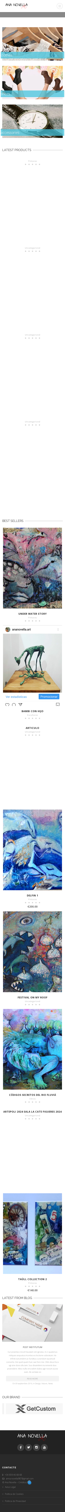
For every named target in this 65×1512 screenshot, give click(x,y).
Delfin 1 (32, 895)
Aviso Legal (10, 1487)
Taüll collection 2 (32, 1279)
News (50, 1383)
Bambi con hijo (33, 711)
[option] (32, 1346)
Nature (44, 1383)
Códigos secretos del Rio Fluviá (32, 1095)
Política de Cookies (14, 1494)
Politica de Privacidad (15, 1501)
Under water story (32, 613)
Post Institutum (32, 1347)
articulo (32, 728)
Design (38, 1383)
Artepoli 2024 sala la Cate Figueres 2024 (32, 1111)
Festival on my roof (32, 997)
